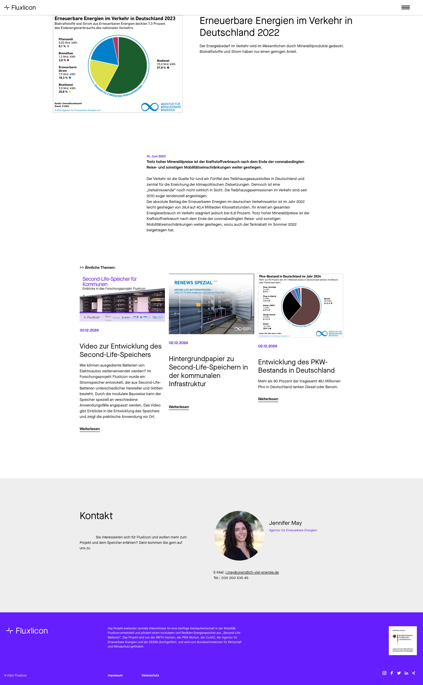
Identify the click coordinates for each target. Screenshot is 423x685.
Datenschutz (150, 675)
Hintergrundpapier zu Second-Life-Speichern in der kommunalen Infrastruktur (208, 371)
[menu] (406, 8)
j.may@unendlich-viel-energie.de (252, 572)
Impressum (115, 675)
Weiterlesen (90, 428)
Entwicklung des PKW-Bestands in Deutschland (296, 366)
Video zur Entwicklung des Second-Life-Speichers (121, 350)
